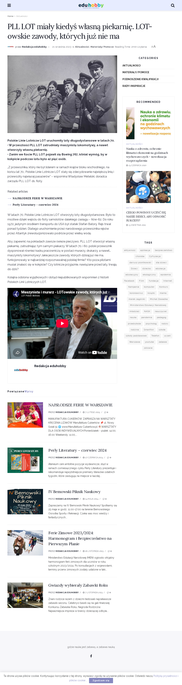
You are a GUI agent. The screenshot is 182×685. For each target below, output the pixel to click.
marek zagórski (137, 299)
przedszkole (134, 324)
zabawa (163, 342)
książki (151, 293)
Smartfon (149, 330)
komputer (149, 287)
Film (141, 281)
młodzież (134, 311)
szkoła (162, 330)
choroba (140, 256)
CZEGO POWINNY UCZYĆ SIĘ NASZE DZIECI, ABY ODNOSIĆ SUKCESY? (146, 216)
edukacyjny (132, 275)
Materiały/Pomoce (102, 46)
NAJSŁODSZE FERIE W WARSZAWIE (37, 198)
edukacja (160, 268)
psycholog (151, 324)
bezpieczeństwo (163, 250)
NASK (147, 311)
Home (10, 16)
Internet (167, 281)
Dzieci (134, 268)
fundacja (154, 281)
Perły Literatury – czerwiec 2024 (35, 204)
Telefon (155, 336)
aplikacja (145, 250)
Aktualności (22, 16)
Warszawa (134, 342)
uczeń (167, 336)
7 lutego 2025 (92, 412)
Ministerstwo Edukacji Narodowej (148, 305)
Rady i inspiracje (133, 86)
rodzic (165, 324)
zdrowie (148, 348)
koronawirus (136, 293)
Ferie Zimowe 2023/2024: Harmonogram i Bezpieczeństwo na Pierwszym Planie (79, 538)
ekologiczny (149, 275)
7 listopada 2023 (94, 592)
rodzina (135, 330)
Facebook (129, 281)
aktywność (130, 250)
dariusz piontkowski (140, 262)
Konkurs (163, 287)
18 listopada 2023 (94, 551)
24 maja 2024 (91, 499)
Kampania (133, 287)
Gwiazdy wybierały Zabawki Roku (78, 585)
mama (163, 293)
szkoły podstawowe (136, 336)
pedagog (161, 317)
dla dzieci (161, 262)
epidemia (166, 275)
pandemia (146, 317)
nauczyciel (161, 311)
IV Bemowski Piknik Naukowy (74, 491)
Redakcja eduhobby (34, 46)
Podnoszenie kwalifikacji (140, 79)
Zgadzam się (101, 680)
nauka (133, 317)
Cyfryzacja (155, 256)
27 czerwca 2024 (94, 457)
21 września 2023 (61, 46)
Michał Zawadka (159, 299)
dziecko (147, 268)
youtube (149, 342)
